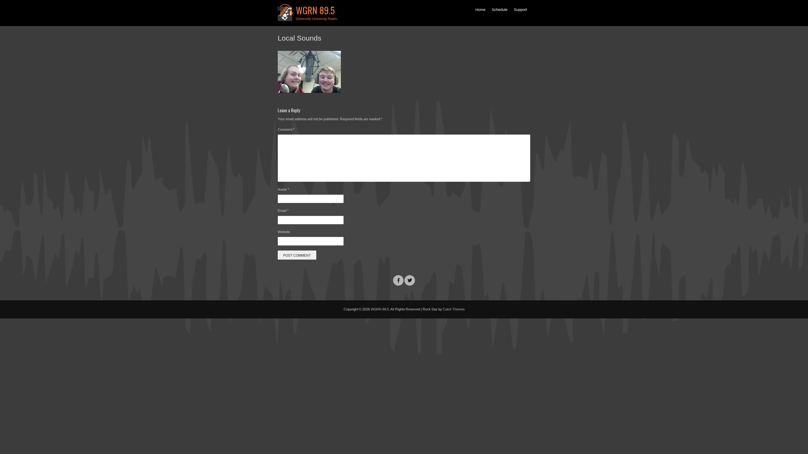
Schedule (500, 10)
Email (283, 210)
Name (283, 189)
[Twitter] (409, 278)
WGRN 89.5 (315, 10)
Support (520, 10)
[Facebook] (398, 278)
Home (480, 10)
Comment (286, 129)
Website (284, 232)
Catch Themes (454, 309)
